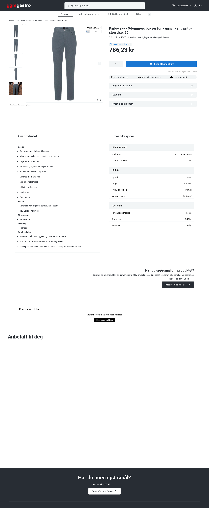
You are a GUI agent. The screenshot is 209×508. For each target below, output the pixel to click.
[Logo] (19, 6)
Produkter (66, 14)
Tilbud (139, 14)
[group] (16, 31)
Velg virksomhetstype (89, 14)
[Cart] (200, 5)
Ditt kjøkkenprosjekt (118, 14)
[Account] (195, 5)
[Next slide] (99, 63)
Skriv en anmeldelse (104, 320)
